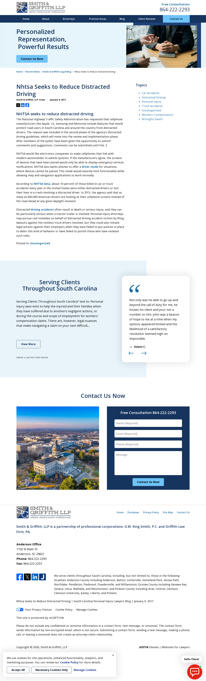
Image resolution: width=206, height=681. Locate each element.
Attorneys (69, 18)
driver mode (90, 166)
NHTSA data (42, 184)
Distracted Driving (154, 97)
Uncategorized (40, 243)
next (143, 354)
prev (131, 354)
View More (28, 344)
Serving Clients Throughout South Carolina (59, 285)
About (45, 18)
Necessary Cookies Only (51, 670)
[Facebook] (19, 577)
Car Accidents (150, 93)
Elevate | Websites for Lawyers (164, 647)
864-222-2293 (175, 9)
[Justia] (42, 577)
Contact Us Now (32, 59)
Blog (122, 18)
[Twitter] (27, 577)
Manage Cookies (86, 609)
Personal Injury (151, 101)
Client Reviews (146, 18)
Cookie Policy (64, 609)
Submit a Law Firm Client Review (32, 357)
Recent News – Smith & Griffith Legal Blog (48, 71)
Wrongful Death (152, 119)
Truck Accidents (152, 106)
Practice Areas (97, 18)
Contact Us (176, 18)
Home (26, 18)
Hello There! (191, 659)
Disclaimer (133, 512)
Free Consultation (176, 4)
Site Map (168, 512)
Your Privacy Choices (38, 609)
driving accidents (42, 209)
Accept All (18, 670)
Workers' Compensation (157, 114)
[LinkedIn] (35, 577)
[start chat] (194, 671)
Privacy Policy (151, 512)
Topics (141, 84)
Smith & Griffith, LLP (54, 647)
